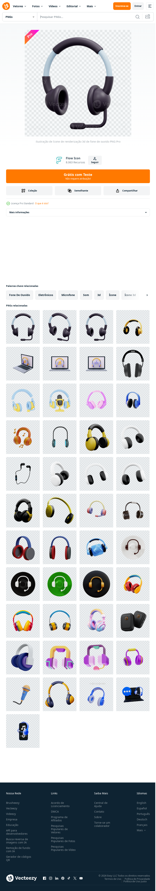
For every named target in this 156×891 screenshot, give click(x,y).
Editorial (72, 6)
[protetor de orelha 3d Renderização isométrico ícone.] (59, 694)
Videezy (11, 814)
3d (99, 295)
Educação (12, 825)
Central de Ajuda (99, 804)
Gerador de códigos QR (18, 858)
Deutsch (139, 819)
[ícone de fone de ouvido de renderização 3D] (23, 657)
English (138, 803)
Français (139, 825)
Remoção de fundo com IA (18, 849)
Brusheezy (12, 803)
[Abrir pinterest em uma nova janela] (62, 878)
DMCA (54, 811)
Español (139, 808)
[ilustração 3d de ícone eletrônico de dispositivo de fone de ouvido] (133, 400)
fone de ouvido (19, 295)
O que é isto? (42, 203)
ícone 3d (130, 295)
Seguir (95, 162)
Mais (90, 6)
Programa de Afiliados (58, 818)
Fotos (36, 6)
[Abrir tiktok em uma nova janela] (68, 878)
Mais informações (19, 212)
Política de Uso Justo (132, 881)
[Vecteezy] (6, 6)
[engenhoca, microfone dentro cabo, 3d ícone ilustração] (23, 694)
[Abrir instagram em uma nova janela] (50, 878)
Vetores (18, 6)
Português (140, 814)
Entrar (138, 6)
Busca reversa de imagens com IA (17, 840)
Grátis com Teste (78, 176)
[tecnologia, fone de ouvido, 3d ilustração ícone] (133, 657)
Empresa (11, 819)
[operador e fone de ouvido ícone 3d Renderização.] (133, 547)
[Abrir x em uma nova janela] (74, 878)
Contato (98, 811)
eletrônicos (45, 295)
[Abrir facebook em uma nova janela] (44, 878)
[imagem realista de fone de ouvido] (133, 363)
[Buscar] (137, 16)
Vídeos (53, 6)
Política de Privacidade (134, 878)
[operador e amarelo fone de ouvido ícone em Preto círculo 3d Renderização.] (96, 584)
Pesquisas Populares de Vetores (58, 829)
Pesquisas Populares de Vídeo (58, 850)
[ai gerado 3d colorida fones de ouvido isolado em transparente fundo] (133, 584)
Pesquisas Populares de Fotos (62, 839)
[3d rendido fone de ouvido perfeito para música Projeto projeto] (23, 547)
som (86, 295)
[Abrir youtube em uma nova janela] (81, 878)
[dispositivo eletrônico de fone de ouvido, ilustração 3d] (96, 400)
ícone (112, 295)
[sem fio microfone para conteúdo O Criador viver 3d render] (133, 621)
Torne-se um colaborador (101, 824)
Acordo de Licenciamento (59, 804)
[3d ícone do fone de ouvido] (59, 437)
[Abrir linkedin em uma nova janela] (56, 878)
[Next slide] (141, 295)
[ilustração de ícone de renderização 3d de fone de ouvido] (23, 327)
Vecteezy (11, 808)
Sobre (96, 817)
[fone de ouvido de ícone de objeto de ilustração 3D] (133, 510)
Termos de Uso (110, 878)
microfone (68, 295)
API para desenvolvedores (17, 832)
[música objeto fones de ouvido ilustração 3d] (23, 437)
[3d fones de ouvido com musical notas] (23, 363)
